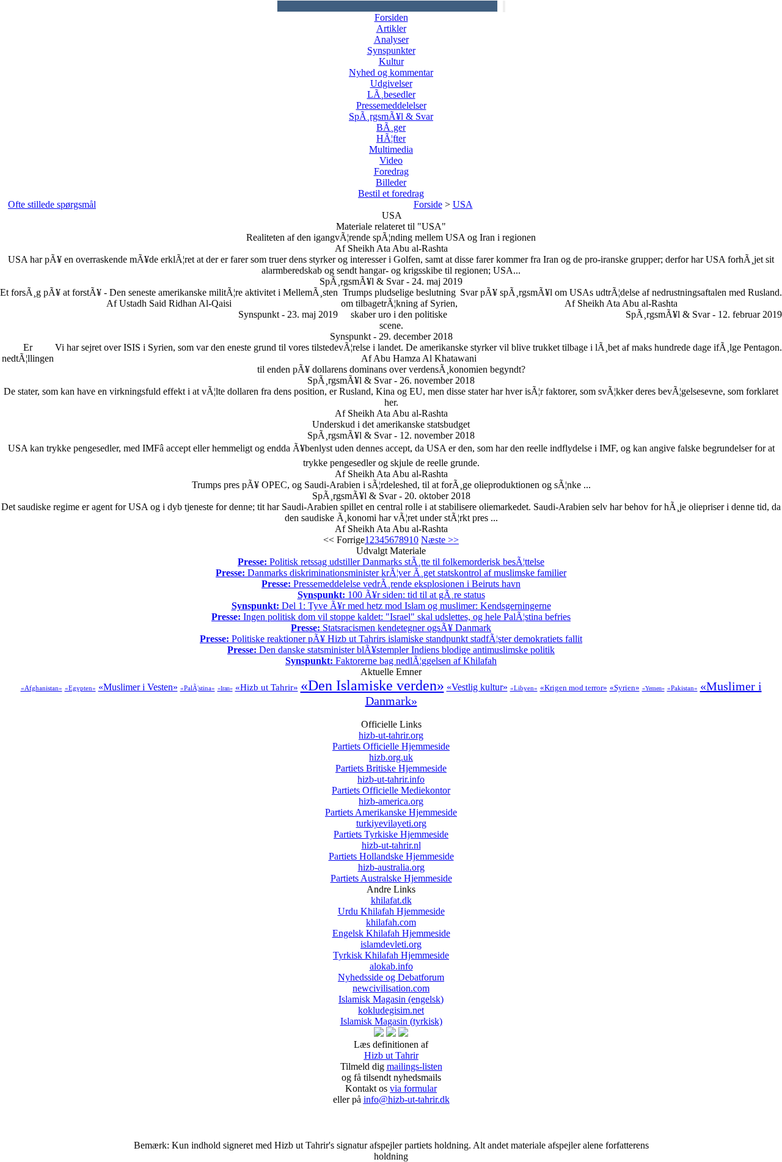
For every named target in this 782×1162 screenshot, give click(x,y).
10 (413, 540)
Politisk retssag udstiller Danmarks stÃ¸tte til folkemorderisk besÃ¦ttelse (391, 562)
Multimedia (391, 149)
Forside (428, 204)
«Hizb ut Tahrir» (266, 687)
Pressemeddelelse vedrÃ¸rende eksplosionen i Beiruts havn (391, 584)
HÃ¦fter (391, 138)
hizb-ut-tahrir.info (391, 784)
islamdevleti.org (391, 949)
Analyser (391, 39)
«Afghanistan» (41, 688)
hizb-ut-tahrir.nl (391, 850)
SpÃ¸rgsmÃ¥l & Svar (391, 116)
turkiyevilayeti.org (391, 828)
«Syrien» (625, 687)
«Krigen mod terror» (573, 687)
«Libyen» (524, 688)
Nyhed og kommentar (391, 72)
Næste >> (440, 540)
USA (463, 204)
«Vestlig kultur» (477, 687)
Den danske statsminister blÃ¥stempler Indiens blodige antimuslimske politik (391, 650)
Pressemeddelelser (391, 105)
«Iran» (225, 688)
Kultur (391, 61)
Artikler (391, 28)
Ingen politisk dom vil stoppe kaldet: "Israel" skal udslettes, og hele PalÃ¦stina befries (391, 617)
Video (391, 160)
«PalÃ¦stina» (197, 688)
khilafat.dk (391, 905)
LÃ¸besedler (391, 94)
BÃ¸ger (391, 127)
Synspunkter (391, 50)
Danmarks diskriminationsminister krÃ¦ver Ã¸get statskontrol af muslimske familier (391, 573)
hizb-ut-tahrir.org (391, 740)
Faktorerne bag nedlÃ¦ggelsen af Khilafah (391, 661)
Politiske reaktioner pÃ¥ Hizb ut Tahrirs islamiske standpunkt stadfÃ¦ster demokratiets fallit (391, 639)
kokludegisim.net (391, 1015)
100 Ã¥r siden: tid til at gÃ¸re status (391, 595)
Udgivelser (391, 83)
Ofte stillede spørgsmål (52, 204)
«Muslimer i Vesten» (138, 687)
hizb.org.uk (391, 762)
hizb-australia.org (391, 872)
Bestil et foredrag (391, 193)
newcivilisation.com (391, 993)
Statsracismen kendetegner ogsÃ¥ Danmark (391, 628)
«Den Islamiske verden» (372, 685)
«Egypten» (80, 688)
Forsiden (391, 17)
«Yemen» (653, 688)
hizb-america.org (391, 806)
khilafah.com (391, 927)
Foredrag (391, 171)
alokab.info (391, 971)
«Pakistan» (682, 688)
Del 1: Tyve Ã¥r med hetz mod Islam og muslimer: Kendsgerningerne (391, 606)
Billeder (391, 182)
